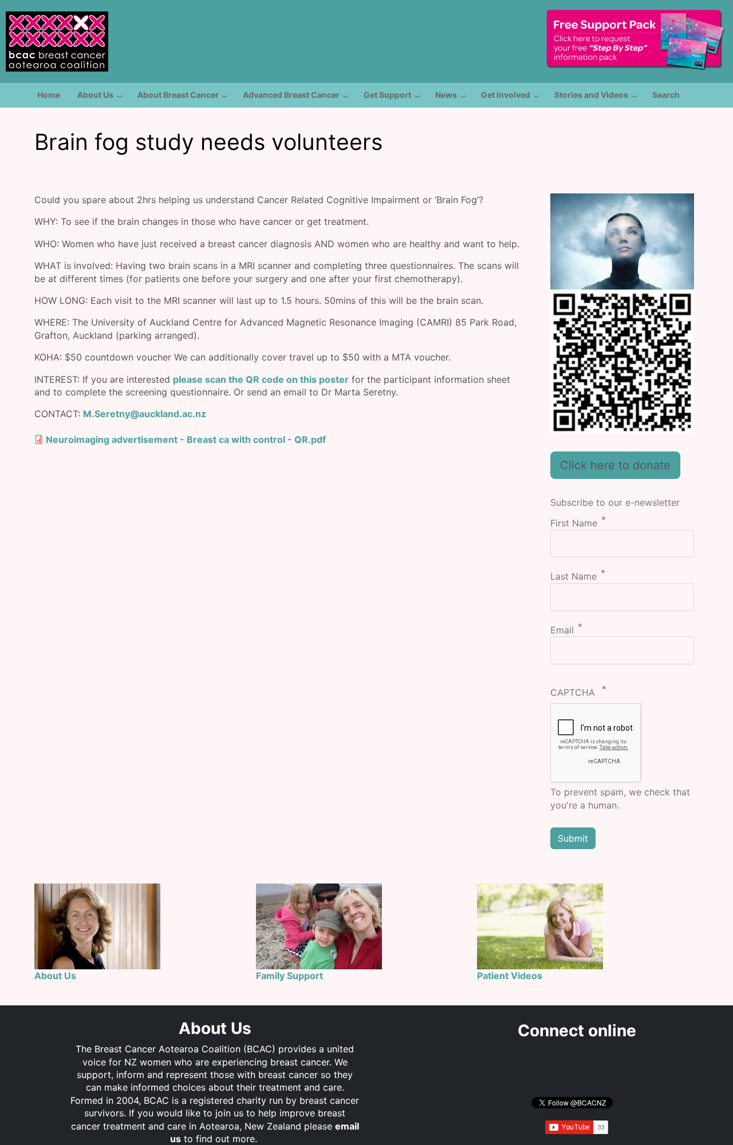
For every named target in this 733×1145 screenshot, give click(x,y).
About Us (95, 95)
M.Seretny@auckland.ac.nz (144, 413)
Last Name (573, 577)
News (446, 95)
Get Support (387, 95)
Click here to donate (615, 465)
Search (666, 95)
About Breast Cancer (178, 95)
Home (48, 95)
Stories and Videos (591, 95)
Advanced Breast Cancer (291, 95)
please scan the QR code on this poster (261, 379)
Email (562, 630)
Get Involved (505, 95)
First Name (573, 523)
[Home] (57, 35)
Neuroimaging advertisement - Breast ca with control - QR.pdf (186, 439)
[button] (622, 240)
